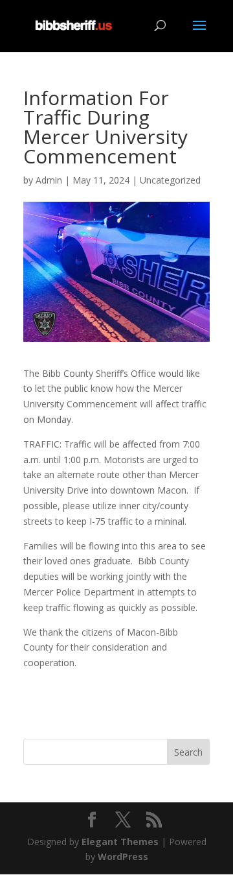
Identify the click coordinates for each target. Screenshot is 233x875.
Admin (49, 180)
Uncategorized (170, 180)
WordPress (123, 856)
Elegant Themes (120, 841)
